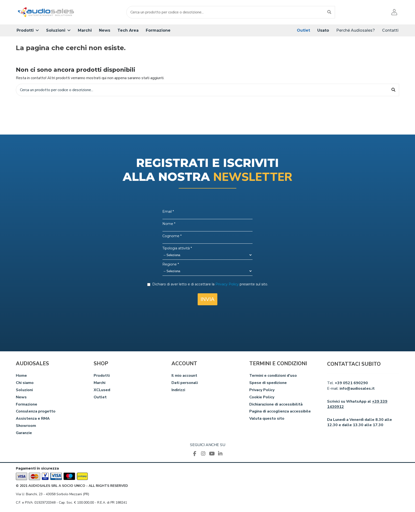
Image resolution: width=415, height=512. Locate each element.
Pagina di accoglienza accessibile (280, 411)
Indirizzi (178, 390)
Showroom (26, 425)
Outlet (100, 397)
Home (21, 375)
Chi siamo (25, 382)
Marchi (99, 382)
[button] (28, 30)
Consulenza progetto (35, 411)
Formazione (26, 404)
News (21, 397)
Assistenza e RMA (33, 418)
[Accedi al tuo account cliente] (394, 12)
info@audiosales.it (357, 388)
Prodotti (102, 375)
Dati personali (184, 382)
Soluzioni (24, 390)
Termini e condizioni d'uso (273, 375)
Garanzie (24, 432)
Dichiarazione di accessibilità (276, 404)
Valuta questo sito (266, 418)
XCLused (102, 390)
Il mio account (184, 375)
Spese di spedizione (268, 382)
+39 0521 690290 (351, 383)
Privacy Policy (262, 390)
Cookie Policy (261, 397)
